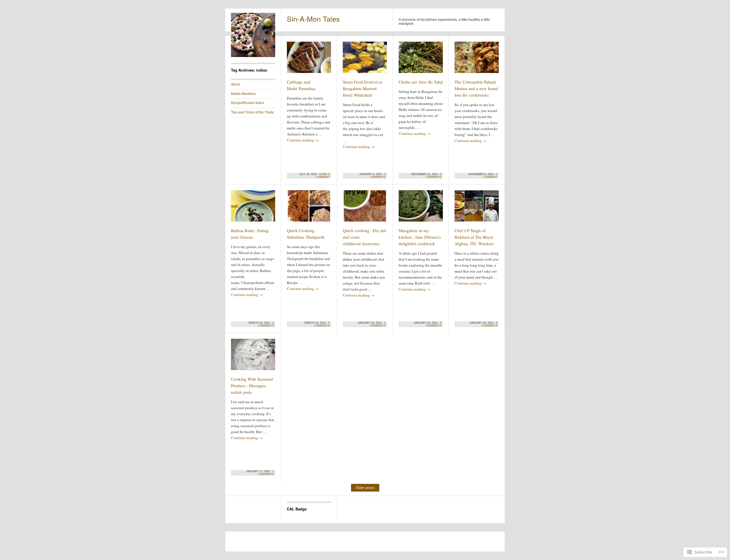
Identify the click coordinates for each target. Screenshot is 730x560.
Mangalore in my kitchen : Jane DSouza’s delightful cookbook (420, 237)
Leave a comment (323, 175)
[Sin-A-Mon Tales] (253, 56)
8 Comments (433, 324)
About (235, 84)
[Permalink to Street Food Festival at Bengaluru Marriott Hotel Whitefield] (365, 60)
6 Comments (489, 324)
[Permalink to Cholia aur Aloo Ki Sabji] (421, 60)
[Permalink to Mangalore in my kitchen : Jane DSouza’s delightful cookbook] (421, 208)
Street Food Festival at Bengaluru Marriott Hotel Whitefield (362, 88)
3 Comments (433, 175)
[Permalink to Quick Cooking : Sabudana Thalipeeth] (309, 208)
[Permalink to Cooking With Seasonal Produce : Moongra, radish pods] (253, 357)
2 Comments (378, 175)
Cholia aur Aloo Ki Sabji (421, 82)
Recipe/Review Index (247, 103)
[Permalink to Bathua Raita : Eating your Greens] (253, 208)
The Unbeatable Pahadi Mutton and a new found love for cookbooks (476, 88)
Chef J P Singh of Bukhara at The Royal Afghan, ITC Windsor (474, 237)
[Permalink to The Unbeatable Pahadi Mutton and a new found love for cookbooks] (477, 60)
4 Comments (322, 324)
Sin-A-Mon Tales (313, 18)
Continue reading (303, 140)
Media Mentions (243, 94)
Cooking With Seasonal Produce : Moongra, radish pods (252, 385)
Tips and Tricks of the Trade (252, 112)
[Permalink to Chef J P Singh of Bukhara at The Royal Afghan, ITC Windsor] (477, 208)
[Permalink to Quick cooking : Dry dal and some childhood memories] (365, 208)
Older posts (365, 488)
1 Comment (490, 175)
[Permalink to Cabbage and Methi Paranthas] (309, 60)
